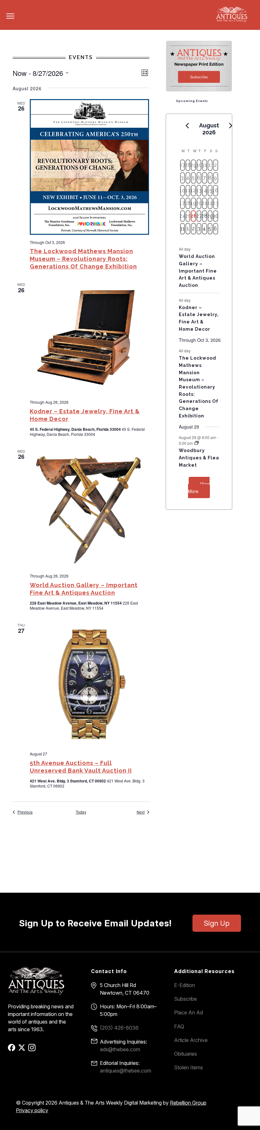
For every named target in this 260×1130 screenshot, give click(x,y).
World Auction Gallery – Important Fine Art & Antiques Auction (198, 271)
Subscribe (185, 999)
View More (199, 487)
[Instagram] (32, 1049)
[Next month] (231, 126)
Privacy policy (32, 1110)
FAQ (179, 1026)
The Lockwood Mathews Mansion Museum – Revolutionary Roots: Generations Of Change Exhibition (83, 259)
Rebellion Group (188, 1103)
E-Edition (184, 985)
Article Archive (191, 1040)
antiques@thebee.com (125, 1070)
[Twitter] (22, 1049)
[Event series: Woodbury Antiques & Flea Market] (196, 443)
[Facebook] (12, 1049)
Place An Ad (188, 1012)
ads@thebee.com (120, 1049)
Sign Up (217, 923)
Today (81, 812)
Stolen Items (188, 1067)
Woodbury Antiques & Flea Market (199, 457)
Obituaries (185, 1054)
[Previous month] (187, 126)
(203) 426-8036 (119, 1028)
